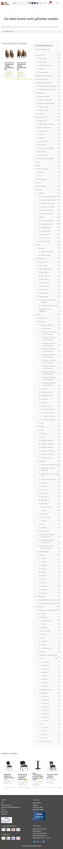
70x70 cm (43, 579)
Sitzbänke (39, 189)
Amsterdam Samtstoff (47, 224)
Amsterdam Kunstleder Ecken (49, 196)
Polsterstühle (42, 145)
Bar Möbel (41, 172)
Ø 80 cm (45, 738)
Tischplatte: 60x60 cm (49, 413)
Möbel (38, 165)
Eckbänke (41, 193)
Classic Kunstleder (46, 227)
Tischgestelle (40, 596)
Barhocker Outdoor (46, 255)
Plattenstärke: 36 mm (47, 395)
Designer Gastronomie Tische (47, 89)
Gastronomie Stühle (42, 117)
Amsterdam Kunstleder (47, 220)
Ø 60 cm (45, 731)
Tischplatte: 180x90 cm (47, 447)
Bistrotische (42, 321)
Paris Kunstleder (45, 234)
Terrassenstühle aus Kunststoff (49, 305)
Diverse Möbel (41, 114)
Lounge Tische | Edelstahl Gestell (50, 464)
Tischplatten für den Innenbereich (48, 655)
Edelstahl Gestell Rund (47, 325)
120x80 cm (44, 565)
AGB (2, 803)
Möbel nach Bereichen (43, 169)
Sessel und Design (42, 186)
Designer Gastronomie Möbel (44, 82)
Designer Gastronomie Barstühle (47, 86)
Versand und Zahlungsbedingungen (10, 807)
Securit (39, 183)
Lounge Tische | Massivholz (48, 479)
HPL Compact (44, 389)
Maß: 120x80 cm (45, 276)
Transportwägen (43, 72)
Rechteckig (44, 402)
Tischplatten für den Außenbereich (48, 610)
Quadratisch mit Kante (47, 689)
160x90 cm (46, 662)
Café (40, 176)
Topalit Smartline (45, 648)
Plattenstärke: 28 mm (47, 392)
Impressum (4, 814)
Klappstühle (42, 138)
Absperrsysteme (43, 262)
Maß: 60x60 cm (45, 279)
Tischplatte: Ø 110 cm (47, 458)
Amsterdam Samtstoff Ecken (49, 200)
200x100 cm (46, 669)
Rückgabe (35, 805)
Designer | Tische (43, 110)
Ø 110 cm (45, 727)
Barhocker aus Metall (46, 252)
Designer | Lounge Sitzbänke (46, 103)
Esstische (41, 426)
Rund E (42, 437)
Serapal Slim (44, 641)
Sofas (38, 245)
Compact (43, 613)
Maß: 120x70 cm (45, 272)
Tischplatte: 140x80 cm (47, 440)
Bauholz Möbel (43, 265)
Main (38, 162)
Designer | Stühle (43, 107)
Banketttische (43, 318)
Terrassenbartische (44, 293)
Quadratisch (44, 399)
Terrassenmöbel (41, 258)
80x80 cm (43, 582)
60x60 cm (43, 576)
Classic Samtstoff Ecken (47, 207)
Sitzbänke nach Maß (44, 241)
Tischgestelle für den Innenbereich (48, 603)
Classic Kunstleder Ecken (47, 203)
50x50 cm (43, 572)
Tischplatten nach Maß (45, 741)
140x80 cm (44, 569)
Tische (38, 315)
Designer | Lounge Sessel (46, 100)
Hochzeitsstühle (43, 131)
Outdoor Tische (43, 490)
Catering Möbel (43, 62)
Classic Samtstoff (46, 231)
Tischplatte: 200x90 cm (47, 454)
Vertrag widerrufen (6, 805)
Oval (42, 430)
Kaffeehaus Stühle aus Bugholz (45, 158)
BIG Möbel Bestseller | (43, 79)
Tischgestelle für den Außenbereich (48, 600)
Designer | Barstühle (44, 96)
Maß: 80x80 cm (45, 286)
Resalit (45, 510)
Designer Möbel (41, 93)
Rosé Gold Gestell (46, 406)
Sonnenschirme (43, 289)
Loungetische (42, 461)
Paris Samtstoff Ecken (47, 214)
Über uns (3, 809)
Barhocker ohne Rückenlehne (44, 76)
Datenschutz (4, 811)
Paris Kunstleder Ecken (47, 210)
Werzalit (43, 651)
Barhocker (41, 248)
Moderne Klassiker (42, 179)
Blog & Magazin (37, 803)
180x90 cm (46, 665)
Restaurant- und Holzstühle (46, 148)
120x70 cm (44, 562)
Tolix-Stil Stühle (43, 155)
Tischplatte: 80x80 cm (49, 420)
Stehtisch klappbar (44, 551)
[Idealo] (39, 816)
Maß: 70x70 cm (45, 283)
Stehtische (44, 527)
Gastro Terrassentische (45, 269)
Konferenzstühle (43, 141)
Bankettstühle (43, 58)
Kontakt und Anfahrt (38, 809)
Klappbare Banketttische (45, 65)
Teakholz (43, 645)
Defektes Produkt (38, 807)
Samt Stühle (42, 151)
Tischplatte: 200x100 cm (47, 451)
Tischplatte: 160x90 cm (47, 444)
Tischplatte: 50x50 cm (49, 409)
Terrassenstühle (43, 296)
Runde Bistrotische (44, 531)
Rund (42, 423)
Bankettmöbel (41, 55)
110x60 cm (44, 558)
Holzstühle (42, 134)
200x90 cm (46, 720)
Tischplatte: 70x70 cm (49, 416)
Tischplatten (40, 607)
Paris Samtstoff (45, 238)
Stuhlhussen (42, 69)
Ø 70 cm (45, 734)
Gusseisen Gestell (45, 328)
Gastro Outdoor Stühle (45, 127)
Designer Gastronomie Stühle (47, 124)
